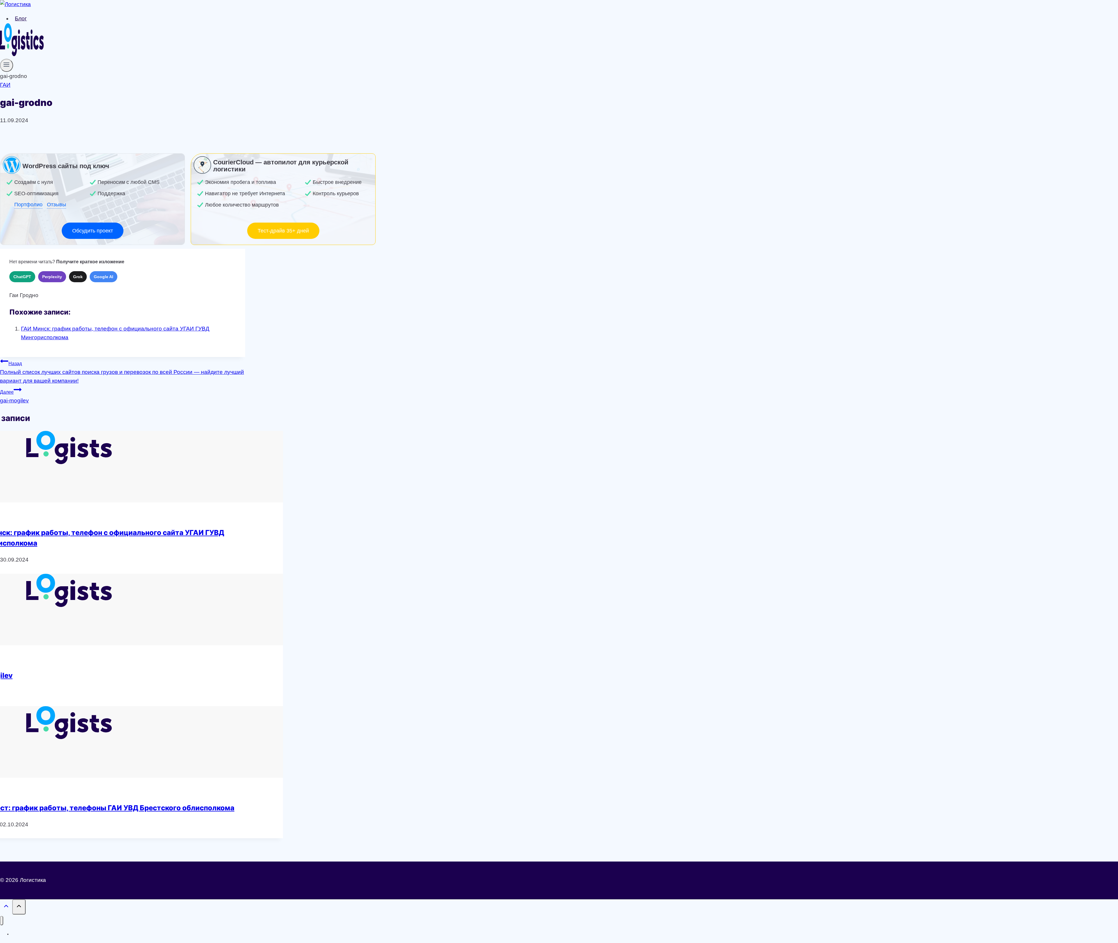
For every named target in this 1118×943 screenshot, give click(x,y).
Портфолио (28, 204)
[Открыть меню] (6, 65)
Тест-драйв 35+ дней (283, 231)
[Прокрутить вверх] (6, 907)
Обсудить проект (92, 231)
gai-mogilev (14, 397)
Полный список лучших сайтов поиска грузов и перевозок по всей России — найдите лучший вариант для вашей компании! (122, 372)
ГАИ (5, 85)
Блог (21, 18)
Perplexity (52, 276)
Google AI (103, 276)
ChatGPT (22, 276)
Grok (78, 276)
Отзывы (56, 204)
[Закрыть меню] (1, 921)
